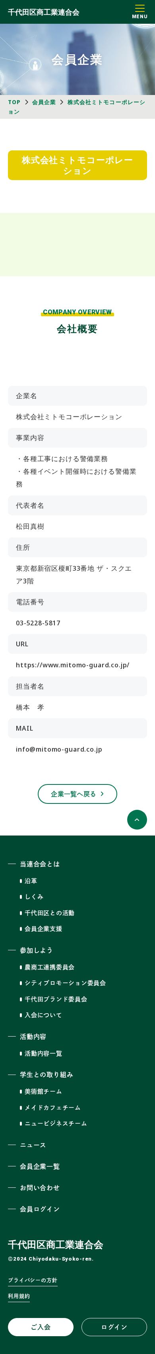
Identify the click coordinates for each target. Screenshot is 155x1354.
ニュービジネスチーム (56, 1123)
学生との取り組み (46, 1074)
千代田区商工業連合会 (43, 12)
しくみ (34, 897)
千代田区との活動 (50, 913)
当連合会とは (40, 864)
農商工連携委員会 (50, 967)
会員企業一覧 (40, 1166)
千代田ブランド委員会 (56, 999)
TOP (14, 102)
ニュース (33, 1145)
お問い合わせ (40, 1188)
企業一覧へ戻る (73, 794)
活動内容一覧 (43, 1053)
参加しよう (36, 950)
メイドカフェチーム (53, 1108)
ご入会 (41, 1327)
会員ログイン (40, 1209)
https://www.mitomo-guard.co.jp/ (73, 664)
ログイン (114, 1327)
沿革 (31, 881)
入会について (43, 1015)
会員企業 (44, 102)
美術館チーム (43, 1091)
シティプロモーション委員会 (65, 983)
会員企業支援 (43, 929)
